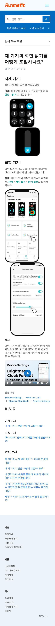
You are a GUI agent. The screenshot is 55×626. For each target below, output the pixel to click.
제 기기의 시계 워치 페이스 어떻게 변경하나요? (26, 460)
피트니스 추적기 (12, 570)
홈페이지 (9, 598)
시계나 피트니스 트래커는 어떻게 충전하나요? (27, 498)
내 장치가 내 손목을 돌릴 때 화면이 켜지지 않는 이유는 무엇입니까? (27, 476)
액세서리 (9, 574)
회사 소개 (9, 602)
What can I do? (33, 397)
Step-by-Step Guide (19, 400)
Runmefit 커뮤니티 (13, 546)
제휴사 (8, 610)
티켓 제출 (9, 542)
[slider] (16, 383)
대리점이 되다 (11, 606)
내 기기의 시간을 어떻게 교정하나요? (24, 425)
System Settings (41, 400)
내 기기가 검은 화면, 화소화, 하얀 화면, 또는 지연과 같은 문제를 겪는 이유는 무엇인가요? (26, 487)
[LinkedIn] (14, 409)
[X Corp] (10, 409)
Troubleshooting (13, 397)
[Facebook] (6, 409)
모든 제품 (9, 578)
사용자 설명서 (37, 28)
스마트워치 (10, 566)
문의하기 (9, 534)
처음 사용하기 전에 (16, 28)
